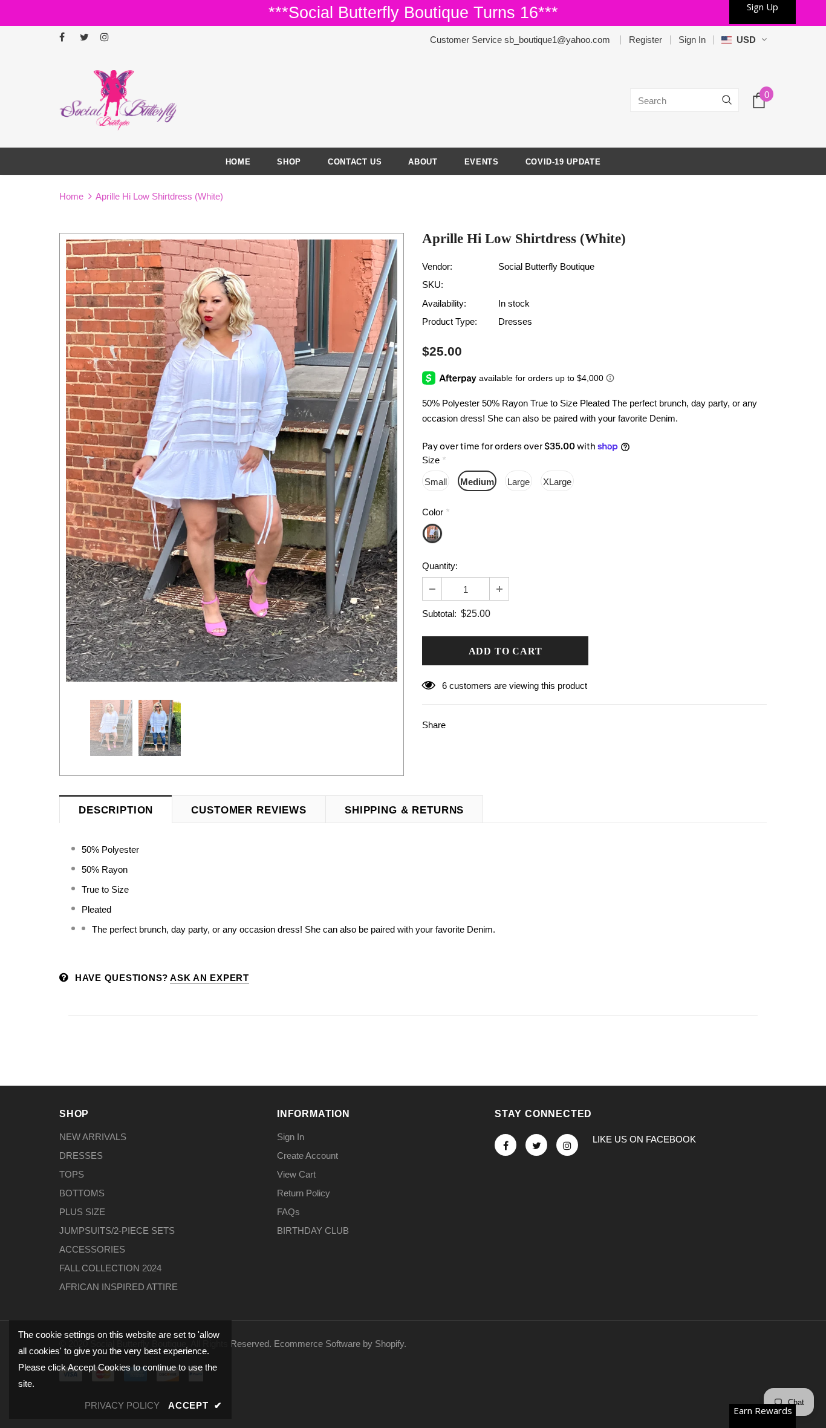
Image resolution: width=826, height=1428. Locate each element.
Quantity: (440, 566)
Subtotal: (439, 613)
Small (435, 482)
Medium (477, 482)
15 (447, 685)
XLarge (557, 482)
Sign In (692, 39)
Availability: (444, 303)
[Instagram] (107, 37)
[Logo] (118, 100)
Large (518, 482)
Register (645, 39)
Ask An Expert (209, 978)
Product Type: (449, 321)
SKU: (432, 284)
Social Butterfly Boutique (546, 266)
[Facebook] (66, 37)
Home (71, 196)
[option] (231, 461)
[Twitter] (87, 37)
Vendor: (437, 266)
